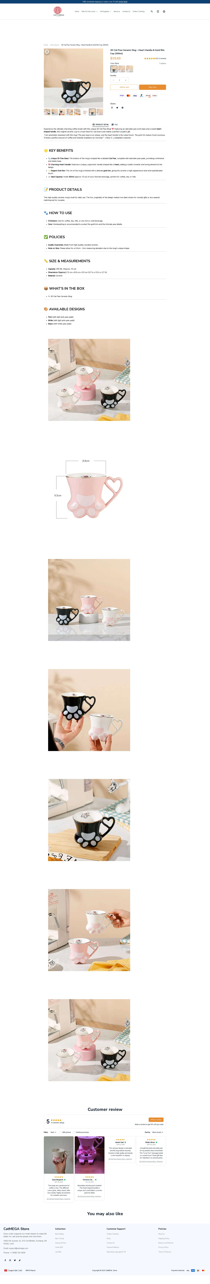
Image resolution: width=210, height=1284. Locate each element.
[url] (123, 2)
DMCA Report (30, 1270)
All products (54, 45)
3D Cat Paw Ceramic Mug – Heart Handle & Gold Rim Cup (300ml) (59, 1199)
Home (46, 45)
